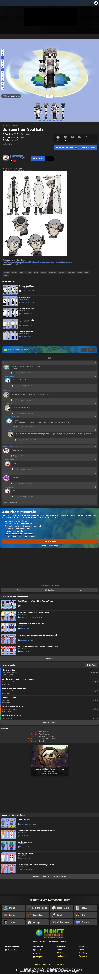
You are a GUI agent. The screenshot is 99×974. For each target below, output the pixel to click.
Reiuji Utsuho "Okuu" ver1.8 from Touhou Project (35, 601)
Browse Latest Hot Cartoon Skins (49, 877)
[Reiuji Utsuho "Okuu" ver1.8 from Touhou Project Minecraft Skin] (8, 604)
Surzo (5, 390)
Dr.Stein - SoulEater (26, 332)
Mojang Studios (40, 972)
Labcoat (61, 272)
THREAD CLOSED (9, 697)
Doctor (29, 272)
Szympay (23, 847)
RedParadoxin (8, 363)
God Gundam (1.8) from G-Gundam (31, 624)
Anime (6, 272)
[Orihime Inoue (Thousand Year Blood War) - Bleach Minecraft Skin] (8, 834)
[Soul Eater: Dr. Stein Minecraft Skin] (10, 324)
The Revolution (8, 670)
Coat (21, 272)
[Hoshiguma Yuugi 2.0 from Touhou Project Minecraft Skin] (8, 616)
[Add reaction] (16, 372)
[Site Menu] (3, 3)
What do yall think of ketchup (14, 688)
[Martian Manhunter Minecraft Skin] (8, 845)
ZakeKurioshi (26, 302)
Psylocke (23, 858)
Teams (15, 682)
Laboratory (71, 272)
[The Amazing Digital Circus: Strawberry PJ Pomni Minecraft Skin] (8, 868)
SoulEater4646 (26, 336)
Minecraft (23, 972)
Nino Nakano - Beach (25, 853)
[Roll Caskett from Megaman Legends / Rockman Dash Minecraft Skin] (8, 650)
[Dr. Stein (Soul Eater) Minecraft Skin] (10, 312)
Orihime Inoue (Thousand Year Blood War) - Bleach (36, 831)
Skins (7, 125)
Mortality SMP (94, 718)
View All (49, 658)
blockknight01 (26, 291)
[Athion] (49, 776)
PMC (8, 700)
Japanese (52, 272)
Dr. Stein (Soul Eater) (26, 309)
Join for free (49, 541)
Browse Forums (49, 722)
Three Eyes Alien (24, 819)
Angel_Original (8, 446)
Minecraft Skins (45, 585)
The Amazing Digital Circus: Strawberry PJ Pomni (36, 865)
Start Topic (92, 665)
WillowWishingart (26, 824)
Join (84, 350)
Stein (6, 276)
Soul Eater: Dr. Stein (26, 320)
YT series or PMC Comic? (15, 707)
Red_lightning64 (25, 870)
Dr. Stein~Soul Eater (26, 286)
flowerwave (25, 314)
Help (3, 700)
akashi (5, 474)
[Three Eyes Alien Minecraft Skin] (8, 823)
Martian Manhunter (25, 842)
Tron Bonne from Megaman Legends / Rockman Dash (37, 635)
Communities (6, 682)
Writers (15, 709)
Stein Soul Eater (25, 297)
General (14, 673)
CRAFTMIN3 (25, 325)
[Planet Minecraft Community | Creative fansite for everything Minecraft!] (49, 933)
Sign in (92, 350)
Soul (86, 272)
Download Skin (66, 148)
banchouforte (16, 156)
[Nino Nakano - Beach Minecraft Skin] (8, 857)
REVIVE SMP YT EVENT (11, 716)
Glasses (43, 272)
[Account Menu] (96, 3)
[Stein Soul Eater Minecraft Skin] (10, 301)
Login (56, 546)
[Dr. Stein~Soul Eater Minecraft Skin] (10, 290)
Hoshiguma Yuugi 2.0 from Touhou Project (33, 612)
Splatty (22, 835)
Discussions (6, 673)
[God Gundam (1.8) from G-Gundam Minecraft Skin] (8, 627)
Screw (80, 272)
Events (9, 718)
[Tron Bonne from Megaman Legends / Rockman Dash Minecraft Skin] (8, 639)
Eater (36, 272)
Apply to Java (88, 148)
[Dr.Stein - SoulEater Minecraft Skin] (10, 335)
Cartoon (15, 125)
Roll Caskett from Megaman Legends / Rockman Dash (38, 647)
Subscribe (38, 159)
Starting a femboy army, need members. (18, 679)
